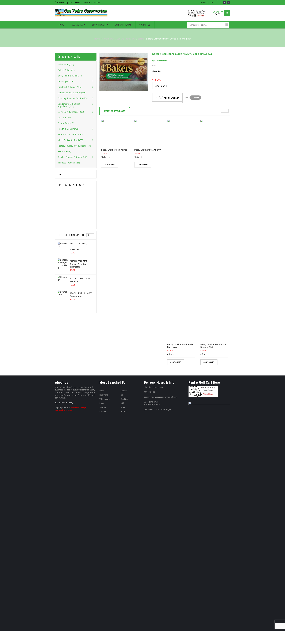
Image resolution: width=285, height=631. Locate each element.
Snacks (102, 407)
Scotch (124, 390)
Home (97, 38)
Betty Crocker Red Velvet (114, 149)
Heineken (74, 281)
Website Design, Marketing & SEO (71, 409)
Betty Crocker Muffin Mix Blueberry (180, 345)
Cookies (124, 399)
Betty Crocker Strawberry (147, 149)
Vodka (123, 411)
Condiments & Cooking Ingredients (119, 38)
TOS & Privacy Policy (64, 402)
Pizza (101, 403)
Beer (71, 278)
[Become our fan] (224, 2)
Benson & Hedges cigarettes (78, 265)
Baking (141, 38)
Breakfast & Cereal (78, 244)
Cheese (102, 411)
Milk (122, 403)
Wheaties (74, 249)
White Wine (104, 399)
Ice (122, 394)
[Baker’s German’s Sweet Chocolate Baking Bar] (123, 72)
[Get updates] (228, 2)
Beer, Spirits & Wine (83, 278)
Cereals (73, 246)
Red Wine (103, 394)
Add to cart (161, 85)
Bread (123, 407)
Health (73, 293)
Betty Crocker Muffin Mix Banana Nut (213, 345)
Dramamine (76, 296)
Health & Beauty (84, 293)
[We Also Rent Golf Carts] (197, 14)
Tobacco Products (78, 261)
